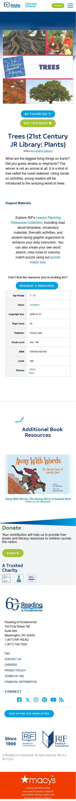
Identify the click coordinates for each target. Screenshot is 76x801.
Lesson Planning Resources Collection (36, 220)
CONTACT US (14, 659)
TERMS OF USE (16, 676)
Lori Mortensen (43, 501)
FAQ (7, 653)
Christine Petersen (43, 150)
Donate (13, 553)
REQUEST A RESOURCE (37, 285)
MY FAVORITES (36, 114)
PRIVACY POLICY (15, 670)
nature (32, 369)
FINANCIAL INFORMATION (21, 681)
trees (31, 372)
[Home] (14, 4)
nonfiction (35, 304)
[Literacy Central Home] (31, 4)
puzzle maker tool (45, 259)
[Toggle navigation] (70, 5)
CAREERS (11, 664)
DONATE (58, 5)
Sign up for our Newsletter (29, 713)
